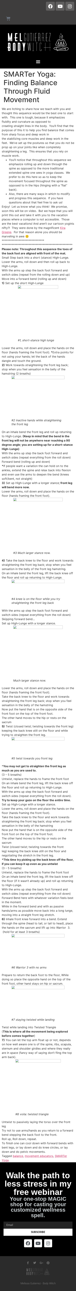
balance (18, 1156)
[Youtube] (60, 6)
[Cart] (8, 18)
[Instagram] (69, 6)
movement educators (39, 1156)
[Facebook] (50, 6)
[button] (38, 61)
